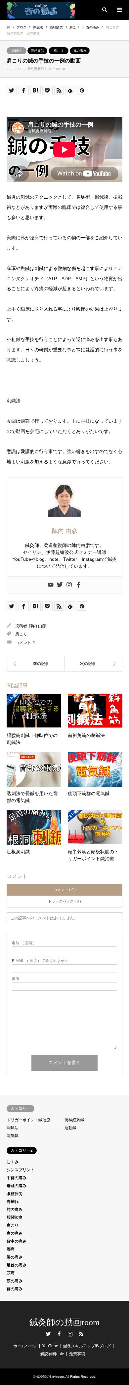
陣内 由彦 (37, 626)
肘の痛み (14, 1209)
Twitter (48, 1333)
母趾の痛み (16, 1185)
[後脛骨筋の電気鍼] (35, 664)
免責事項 (77, 1354)
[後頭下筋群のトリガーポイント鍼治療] (93, 664)
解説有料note (52, 1354)
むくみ (13, 1162)
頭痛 (11, 1273)
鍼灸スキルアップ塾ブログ (87, 1346)
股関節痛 (14, 1217)
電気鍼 (13, 1136)
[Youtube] (51, 585)
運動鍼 (70, 1128)
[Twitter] (60, 585)
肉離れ (13, 1201)
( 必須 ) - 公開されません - (41, 961)
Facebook (59, 1333)
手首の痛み (16, 1177)
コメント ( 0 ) (65, 890)
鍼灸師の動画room (64, 1322)
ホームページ (25, 1346)
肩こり (59, 51)
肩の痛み (14, 1233)
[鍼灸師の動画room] (41, 10)
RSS (81, 1333)
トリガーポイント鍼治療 (28, 1120)
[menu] (119, 10)
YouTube (50, 1346)
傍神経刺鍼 (74, 1120)
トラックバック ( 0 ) (64, 901)
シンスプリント (20, 1170)
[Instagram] (69, 585)
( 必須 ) (23, 943)
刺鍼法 (17, 51)
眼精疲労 (37, 51)
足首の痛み (16, 1265)
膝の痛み (14, 1257)
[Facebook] (78, 585)
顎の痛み (14, 1281)
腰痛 (11, 1249)
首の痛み (79, 51)
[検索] (104, 10)
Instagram (70, 1333)
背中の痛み (16, 1241)
